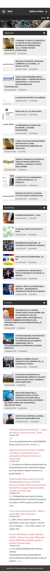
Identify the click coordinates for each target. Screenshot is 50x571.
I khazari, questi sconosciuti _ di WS (27, 432)
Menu (10, 11)
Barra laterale (36, 11)
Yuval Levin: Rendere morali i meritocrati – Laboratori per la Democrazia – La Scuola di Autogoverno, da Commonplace (24, 82)
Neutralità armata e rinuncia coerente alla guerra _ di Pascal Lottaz (29, 63)
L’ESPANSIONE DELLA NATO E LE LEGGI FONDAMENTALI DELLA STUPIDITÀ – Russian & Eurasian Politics (26, 482)
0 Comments (33, 69)
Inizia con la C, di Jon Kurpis (28, 111)
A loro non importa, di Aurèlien (30, 97)
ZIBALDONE (9, 33)
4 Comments (22, 169)
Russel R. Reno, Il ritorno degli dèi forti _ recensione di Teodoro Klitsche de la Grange (30, 288)
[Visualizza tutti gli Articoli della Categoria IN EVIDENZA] (44, 208)
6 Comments (33, 114)
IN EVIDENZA (9, 208)
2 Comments (22, 53)
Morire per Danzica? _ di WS (27, 215)
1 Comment (22, 151)
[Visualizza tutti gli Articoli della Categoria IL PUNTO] (44, 303)
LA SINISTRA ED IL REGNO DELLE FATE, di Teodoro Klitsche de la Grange (29, 272)
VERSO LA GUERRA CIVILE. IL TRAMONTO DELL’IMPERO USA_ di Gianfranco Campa (29, 361)
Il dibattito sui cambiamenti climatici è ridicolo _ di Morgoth (28, 179)
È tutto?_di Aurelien (26, 514)
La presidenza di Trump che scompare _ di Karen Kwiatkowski (28, 127)
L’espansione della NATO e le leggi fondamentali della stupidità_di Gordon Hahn (27, 488)
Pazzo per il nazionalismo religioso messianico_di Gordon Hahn (25, 456)
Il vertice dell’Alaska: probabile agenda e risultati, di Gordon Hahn (26, 540)
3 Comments (32, 262)
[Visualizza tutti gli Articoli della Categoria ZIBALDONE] (44, 33)
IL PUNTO (8, 303)
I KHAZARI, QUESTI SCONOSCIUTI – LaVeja (28, 429)
